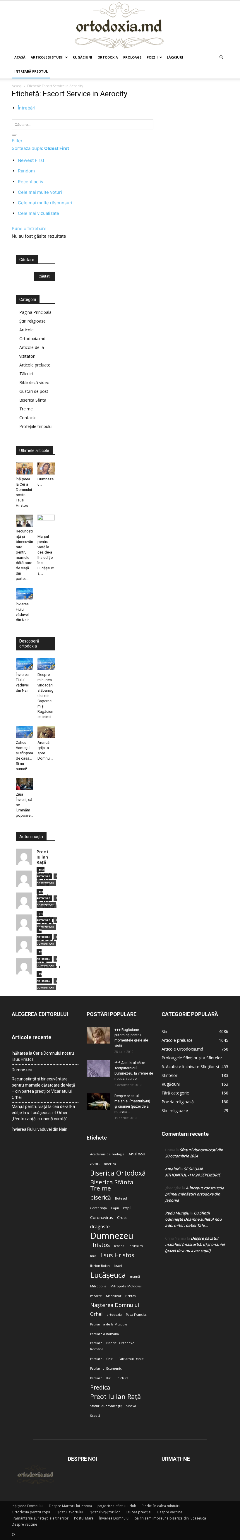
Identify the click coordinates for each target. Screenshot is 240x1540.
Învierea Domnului (114, 1518)
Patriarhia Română (104, 1334)
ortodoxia (114, 1315)
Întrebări (26, 108)
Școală (95, 1416)
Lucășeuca (108, 1275)
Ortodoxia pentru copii (31, 1512)
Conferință (98, 1208)
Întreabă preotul (31, 71)
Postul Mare (84, 1518)
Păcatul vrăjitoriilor (104, 1512)
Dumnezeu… (23, 1070)
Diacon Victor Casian (44, 879)
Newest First (31, 160)
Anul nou (136, 1154)
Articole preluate (34, 365)
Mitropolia (98, 1286)
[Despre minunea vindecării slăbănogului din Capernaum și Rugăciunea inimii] (46, 664)
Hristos (100, 1245)
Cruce (122, 1217)
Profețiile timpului (35, 426)
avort (95, 1163)
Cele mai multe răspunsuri (45, 202)
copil (127, 1207)
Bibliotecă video (34, 382)
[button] (221, 57)
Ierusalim (135, 1246)
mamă (135, 1277)
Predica (100, 1387)
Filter (17, 140)
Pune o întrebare (29, 228)
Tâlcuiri (26, 373)
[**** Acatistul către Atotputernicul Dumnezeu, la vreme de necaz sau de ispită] (98, 1068)
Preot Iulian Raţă (43, 857)
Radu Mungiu (177, 1213)
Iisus (93, 1256)
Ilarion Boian (100, 1266)
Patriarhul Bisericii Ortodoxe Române (112, 1346)
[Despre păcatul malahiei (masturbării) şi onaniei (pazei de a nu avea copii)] (98, 1101)
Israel (118, 1266)
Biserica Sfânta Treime (111, 1185)
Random (26, 171)
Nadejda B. (45, 942)
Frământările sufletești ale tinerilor (40, 1518)
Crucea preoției (138, 1512)
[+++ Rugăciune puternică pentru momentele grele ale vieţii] (98, 1035)
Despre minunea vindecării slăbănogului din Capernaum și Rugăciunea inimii (45, 695)
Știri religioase (32, 321)
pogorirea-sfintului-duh (116, 1505)
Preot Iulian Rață (115, 1396)
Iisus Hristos (117, 1255)
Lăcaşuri (175, 57)
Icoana (119, 1246)
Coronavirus (101, 1217)
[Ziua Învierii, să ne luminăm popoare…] (24, 784)
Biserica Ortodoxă (118, 1173)
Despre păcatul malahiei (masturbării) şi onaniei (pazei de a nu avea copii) (195, 1244)
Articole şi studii (47, 57)
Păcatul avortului (69, 1512)
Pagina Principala (35, 312)
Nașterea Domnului (114, 1305)
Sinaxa (131, 1406)
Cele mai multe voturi (40, 192)
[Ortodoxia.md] (120, 25)
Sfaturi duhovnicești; (106, 1406)
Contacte (28, 417)
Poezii (152, 57)
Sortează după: (40, 148)
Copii (115, 1208)
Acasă (19, 57)
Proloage (132, 57)
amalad (172, 1168)
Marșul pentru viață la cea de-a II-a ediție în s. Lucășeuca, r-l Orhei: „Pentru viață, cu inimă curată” (43, 1112)
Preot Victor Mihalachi (47, 901)
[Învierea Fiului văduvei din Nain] (24, 594)
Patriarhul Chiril (102, 1359)
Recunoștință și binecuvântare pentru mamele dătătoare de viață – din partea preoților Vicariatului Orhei (43, 1088)
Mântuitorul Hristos (121, 1296)
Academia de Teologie (107, 1154)
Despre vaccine (169, 1512)
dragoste (100, 1227)
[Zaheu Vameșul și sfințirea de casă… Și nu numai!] (24, 732)
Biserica (110, 1164)
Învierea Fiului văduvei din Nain (39, 1129)
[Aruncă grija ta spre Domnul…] (46, 732)
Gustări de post (33, 391)
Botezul (121, 1198)
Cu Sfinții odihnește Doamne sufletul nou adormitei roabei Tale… (193, 1219)
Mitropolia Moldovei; (126, 1286)
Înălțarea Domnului (27, 1505)
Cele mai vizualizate (38, 213)
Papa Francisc (136, 1315)
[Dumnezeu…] (46, 468)
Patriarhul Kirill (101, 1378)
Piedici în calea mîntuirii (161, 1505)
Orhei (96, 1314)
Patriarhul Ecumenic (106, 1368)
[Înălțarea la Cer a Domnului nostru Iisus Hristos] (24, 468)
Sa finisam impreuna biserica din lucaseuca (170, 1518)
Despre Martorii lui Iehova (70, 1505)
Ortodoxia (107, 57)
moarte (96, 1296)
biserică (100, 1197)
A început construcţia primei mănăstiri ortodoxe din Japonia (194, 1194)
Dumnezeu (111, 1236)
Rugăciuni (82, 57)
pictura (122, 1378)
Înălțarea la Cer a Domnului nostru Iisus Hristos (43, 1056)
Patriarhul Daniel (132, 1359)
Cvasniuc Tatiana (46, 920)
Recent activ (30, 181)
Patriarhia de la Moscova (109, 1324)
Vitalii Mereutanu (48, 964)
